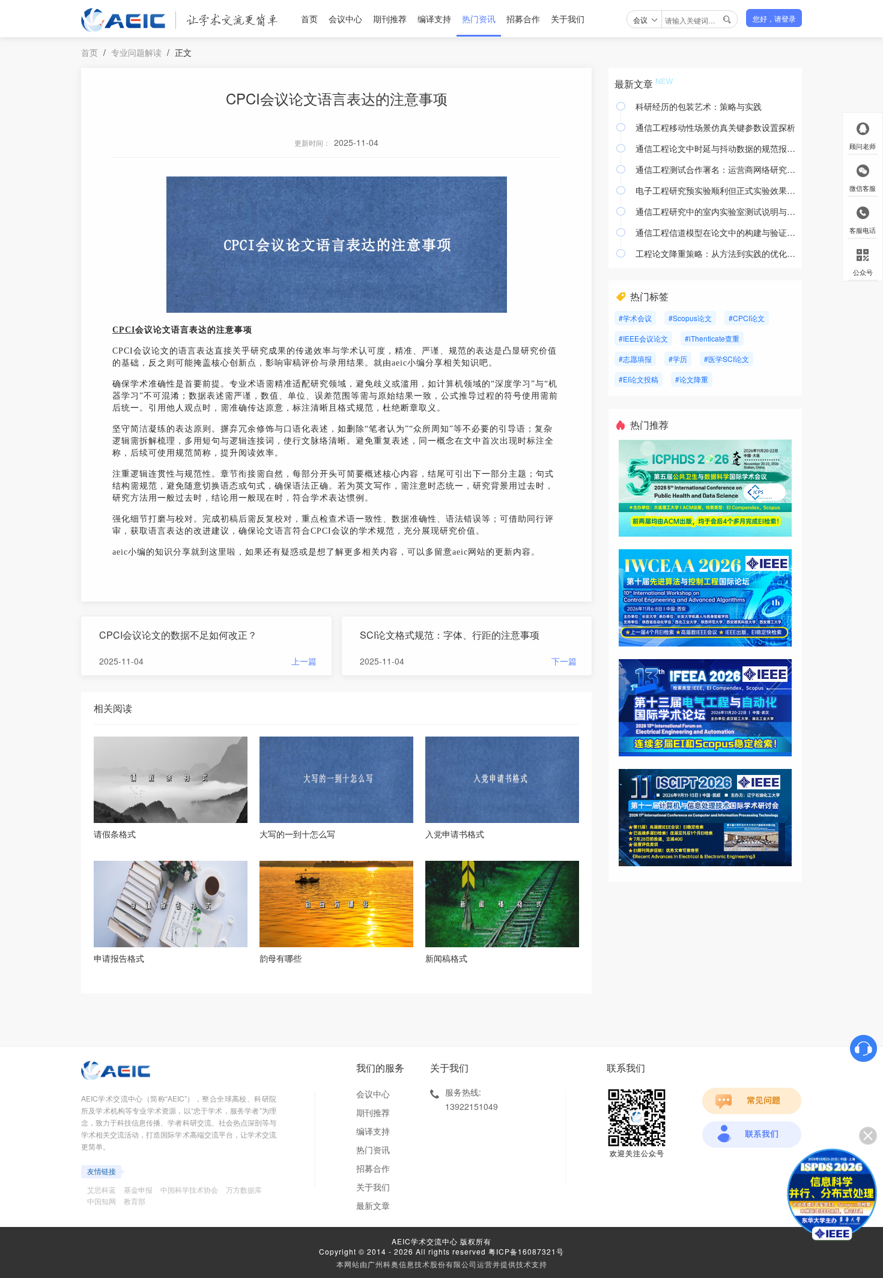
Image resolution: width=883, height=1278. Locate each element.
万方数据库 (244, 1189)
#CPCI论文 (747, 318)
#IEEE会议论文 (643, 338)
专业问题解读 (136, 52)
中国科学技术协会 (189, 1189)
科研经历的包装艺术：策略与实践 (699, 106)
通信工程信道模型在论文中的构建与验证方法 (716, 232)
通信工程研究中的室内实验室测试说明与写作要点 (716, 211)
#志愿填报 (635, 359)
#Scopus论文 (690, 318)
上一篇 (304, 661)
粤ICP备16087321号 (526, 1251)
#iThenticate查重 (712, 338)
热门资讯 (479, 19)
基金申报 (138, 1189)
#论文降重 (691, 379)
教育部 (134, 1201)
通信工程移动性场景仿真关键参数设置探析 (715, 127)
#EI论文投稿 (638, 379)
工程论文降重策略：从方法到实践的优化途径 (716, 253)
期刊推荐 (390, 19)
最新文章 (373, 1205)
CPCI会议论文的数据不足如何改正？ (178, 635)
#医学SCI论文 (726, 359)
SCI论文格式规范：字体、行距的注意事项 (449, 635)
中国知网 (101, 1201)
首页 (309, 19)
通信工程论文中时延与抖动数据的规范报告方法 (716, 148)
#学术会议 (635, 318)
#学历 (678, 359)
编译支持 (434, 19)
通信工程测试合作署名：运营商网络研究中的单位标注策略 (716, 169)
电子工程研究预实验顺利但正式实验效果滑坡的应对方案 (716, 190)
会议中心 (345, 19)
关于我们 (567, 19)
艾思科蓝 (101, 1189)
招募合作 (523, 19)
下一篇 (564, 661)
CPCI (123, 329)
